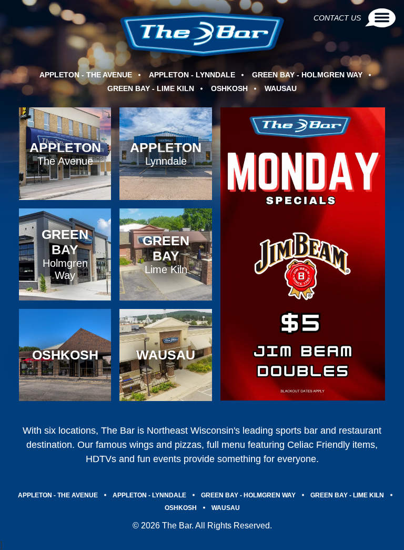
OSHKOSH (229, 88)
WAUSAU (281, 88)
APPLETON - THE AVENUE (85, 75)
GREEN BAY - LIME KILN (150, 88)
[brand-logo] (202, 34)
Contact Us (337, 18)
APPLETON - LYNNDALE (192, 75)
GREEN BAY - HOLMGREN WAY (307, 75)
